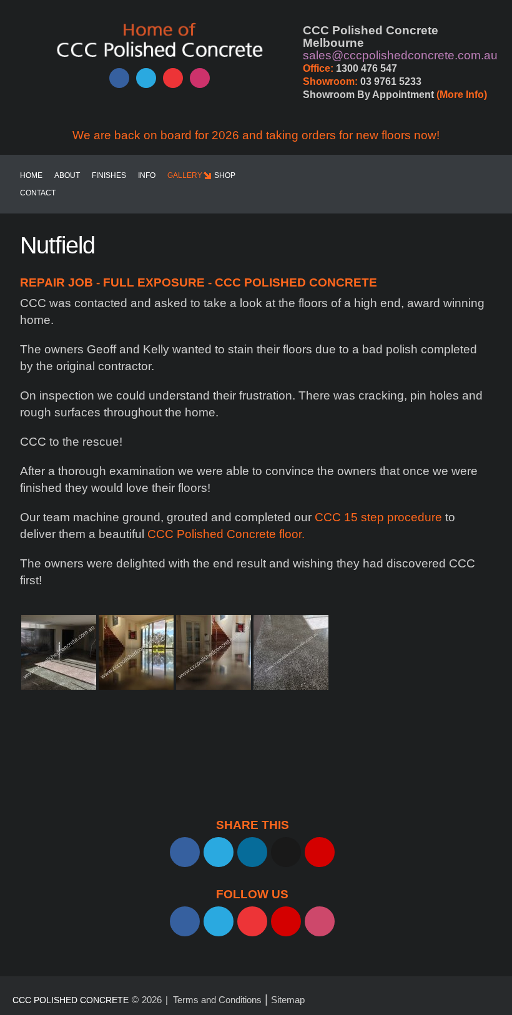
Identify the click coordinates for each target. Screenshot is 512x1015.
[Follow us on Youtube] (173, 78)
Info (146, 175)
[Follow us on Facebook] (119, 78)
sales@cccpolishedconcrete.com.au (400, 55)
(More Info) (461, 94)
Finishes (109, 175)
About (67, 175)
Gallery (184, 175)
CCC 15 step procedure (378, 517)
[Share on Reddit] (286, 852)
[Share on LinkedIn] (252, 852)
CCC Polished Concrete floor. (224, 534)
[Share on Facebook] (185, 852)
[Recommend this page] (320, 852)
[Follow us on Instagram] (200, 78)
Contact (38, 193)
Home (31, 175)
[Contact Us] (286, 921)
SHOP (224, 175)
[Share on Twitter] (219, 852)
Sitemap (288, 999)
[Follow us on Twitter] (146, 78)
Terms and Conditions (217, 999)
